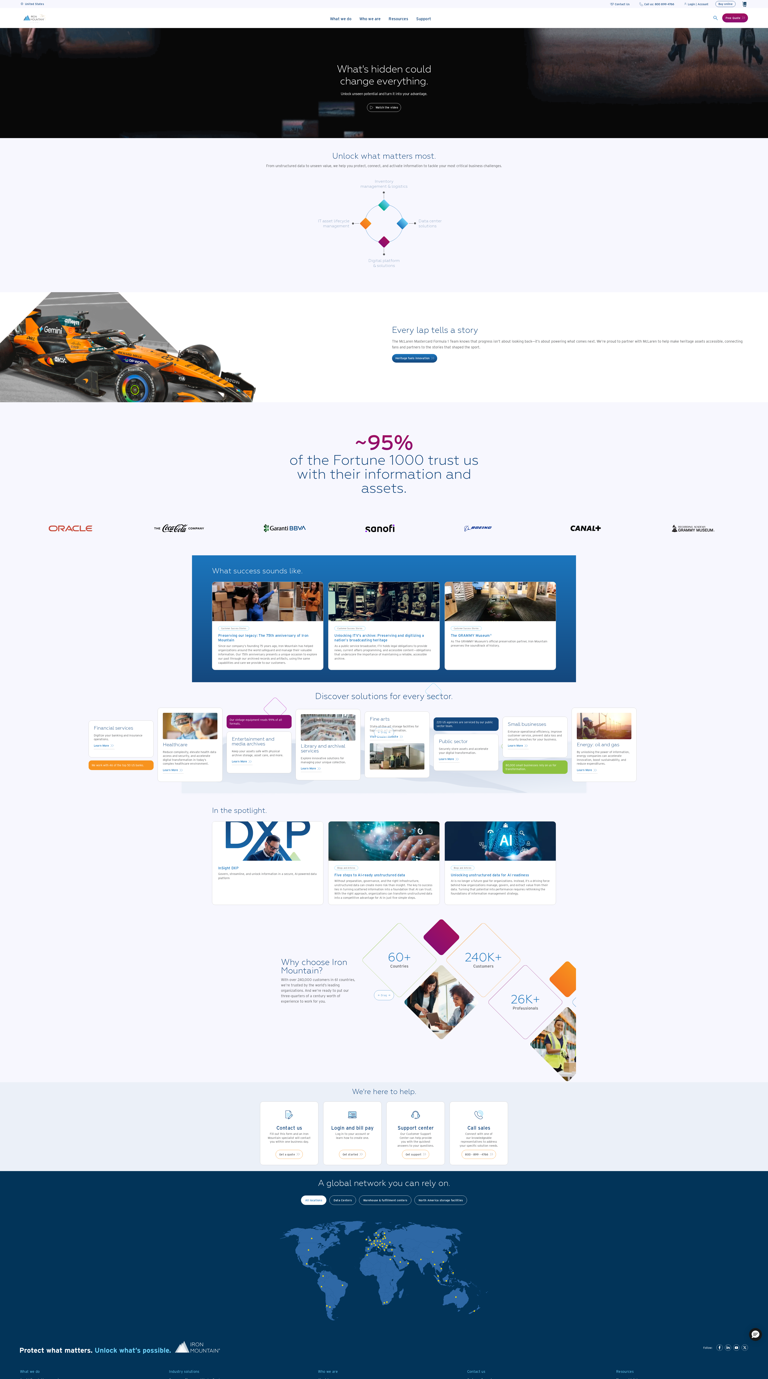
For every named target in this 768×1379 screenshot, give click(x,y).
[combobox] (715, 18)
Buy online (725, 4)
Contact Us (622, 4)
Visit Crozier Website (384, 736)
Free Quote (733, 18)
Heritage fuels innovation (412, 358)
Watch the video (387, 107)
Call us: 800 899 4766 (659, 4)
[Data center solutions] (402, 223)
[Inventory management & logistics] (384, 205)
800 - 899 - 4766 (476, 1154)
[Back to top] (757, 1351)
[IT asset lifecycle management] (365, 223)
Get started (350, 1154)
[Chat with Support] (755, 1334)
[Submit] (715, 18)
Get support (413, 1154)
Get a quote (287, 1154)
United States (34, 4)
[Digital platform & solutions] (384, 242)
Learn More (101, 745)
